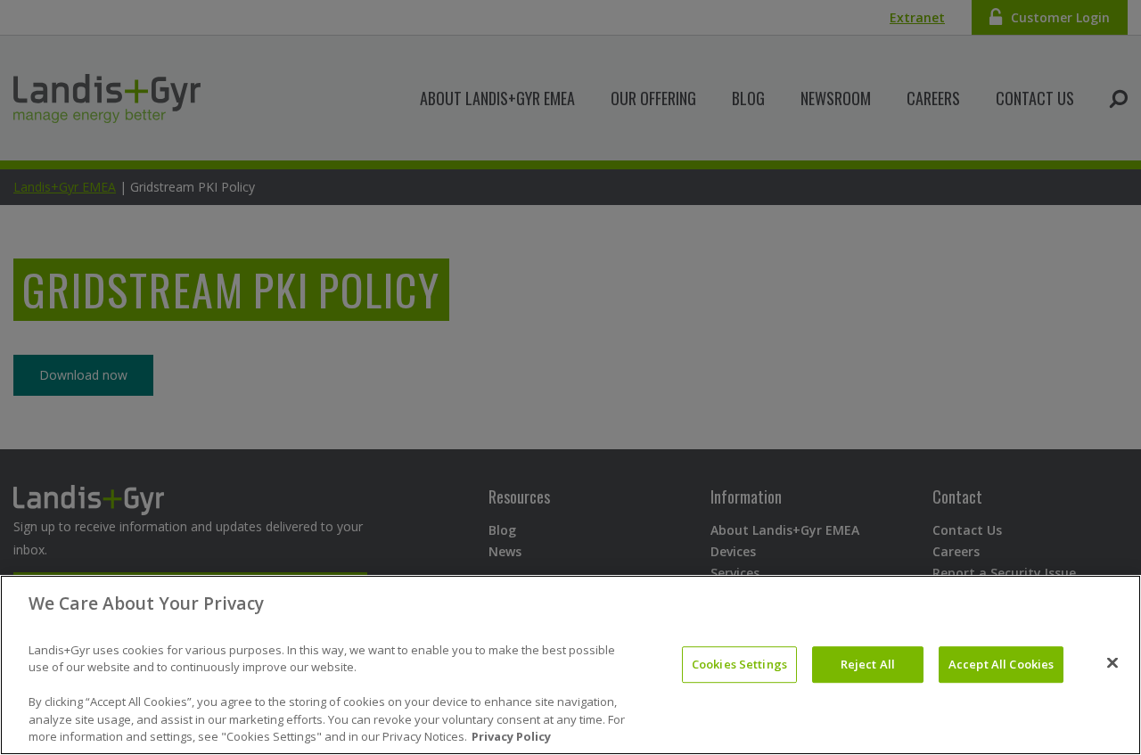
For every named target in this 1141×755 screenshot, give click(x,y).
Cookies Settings (739, 664)
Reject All (868, 664)
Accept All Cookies (1001, 664)
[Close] (1112, 663)
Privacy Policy (511, 736)
